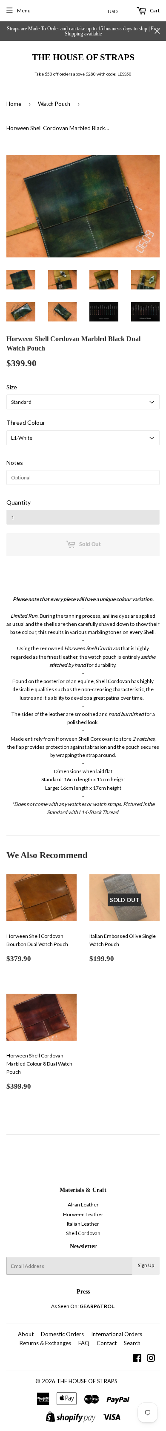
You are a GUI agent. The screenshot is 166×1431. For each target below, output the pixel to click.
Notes (14, 462)
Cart (154, 10)
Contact (107, 1343)
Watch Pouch (54, 103)
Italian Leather (83, 1224)
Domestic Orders (62, 1334)
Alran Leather (83, 1204)
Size (11, 387)
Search (132, 1343)
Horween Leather (83, 1214)
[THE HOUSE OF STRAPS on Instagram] (151, 1359)
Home (13, 103)
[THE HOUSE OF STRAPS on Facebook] (137, 1359)
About (26, 1334)
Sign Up (146, 1265)
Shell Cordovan (83, 1233)
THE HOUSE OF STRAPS (83, 57)
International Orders (116, 1334)
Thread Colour (25, 422)
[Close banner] (157, 31)
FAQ (83, 1343)
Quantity (18, 502)
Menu (24, 10)
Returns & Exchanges (45, 1343)
